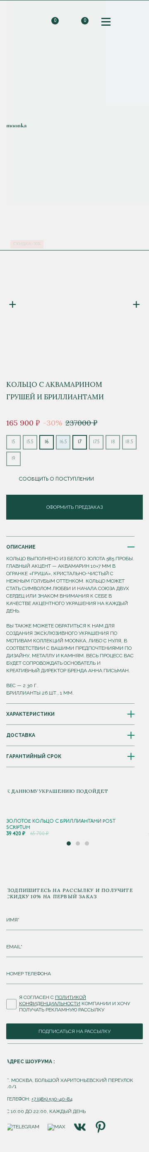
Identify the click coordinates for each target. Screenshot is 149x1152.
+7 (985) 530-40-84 (51, 1099)
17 (80, 442)
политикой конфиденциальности (52, 1000)
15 (13, 442)
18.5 (129, 442)
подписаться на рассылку (74, 1031)
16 (46, 442)
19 (13, 458)
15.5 (30, 442)
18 (113, 442)
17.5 (96, 442)
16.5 (63, 442)
